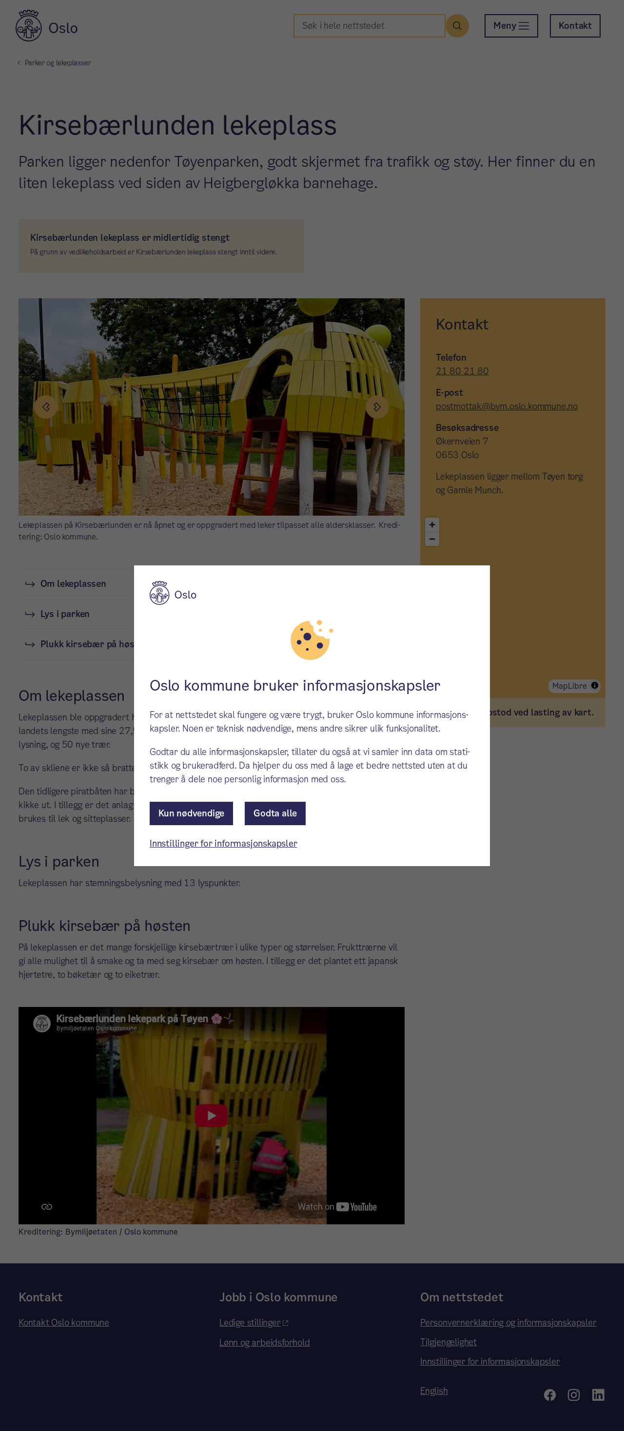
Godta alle (275, 813)
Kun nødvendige (191, 813)
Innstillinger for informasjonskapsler (223, 843)
